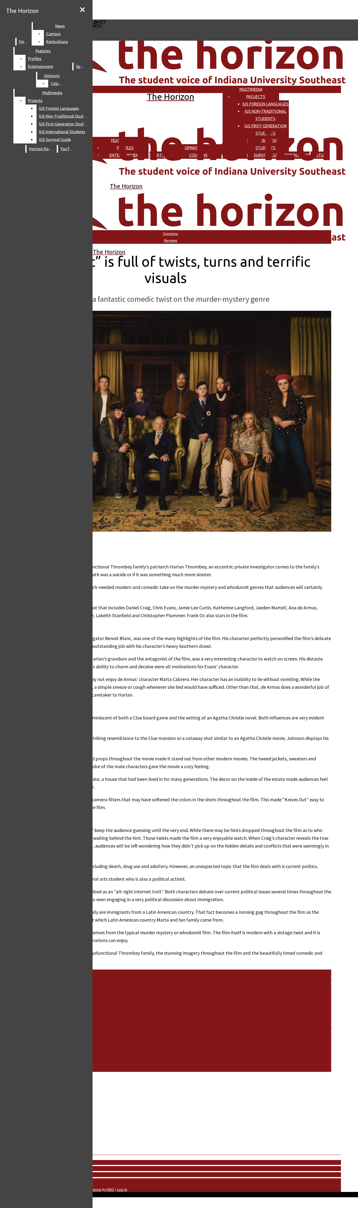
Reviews (170, 240)
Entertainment (40, 66)
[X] (145, 17)
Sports (82, 66)
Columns (58, 83)
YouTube (68, 149)
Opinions (52, 76)
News (60, 26)
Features (43, 51)
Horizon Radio (42, 149)
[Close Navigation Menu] (82, 10)
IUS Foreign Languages (266, 104)
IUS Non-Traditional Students (64, 116)
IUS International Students (62, 132)
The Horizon (22, 11)
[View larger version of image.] (165, 422)
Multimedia (251, 89)
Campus (53, 34)
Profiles (34, 59)
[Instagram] (145, 9)
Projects (255, 96)
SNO (110, 1189)
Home (24, 41)
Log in (122, 1189)
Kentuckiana (57, 41)
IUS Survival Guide (55, 139)
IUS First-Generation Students (64, 124)
